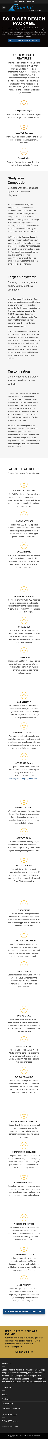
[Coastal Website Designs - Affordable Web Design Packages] (25, 7)
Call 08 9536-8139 (24, 1352)
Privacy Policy (7, 1404)
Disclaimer (6, 1399)
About (4, 1395)
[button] (4, 8)
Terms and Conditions (11, 1408)
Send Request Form (10, 1427)
